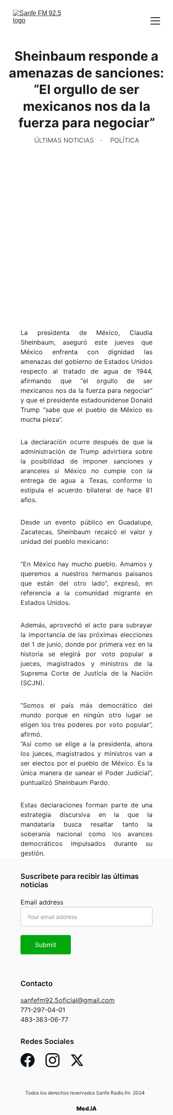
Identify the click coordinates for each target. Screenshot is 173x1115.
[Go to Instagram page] (52, 1060)
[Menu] (155, 21)
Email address (42, 902)
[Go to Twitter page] (77, 1060)
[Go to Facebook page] (28, 1060)
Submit (45, 945)
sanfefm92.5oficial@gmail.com (68, 1000)
